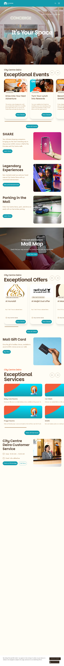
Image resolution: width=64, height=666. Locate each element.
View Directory (32, 50)
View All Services (32, 433)
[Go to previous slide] (52, 72)
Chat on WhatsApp (10, 463)
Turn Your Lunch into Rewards (40, 97)
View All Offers (32, 331)
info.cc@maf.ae (15, 458)
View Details (20, 115)
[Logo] (8, 3)
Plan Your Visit (32, 254)
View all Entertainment (11, 184)
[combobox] (55, 3)
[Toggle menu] (59, 3)
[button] (54, 662)
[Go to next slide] (57, 72)
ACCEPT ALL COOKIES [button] (55, 658)
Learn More (7, 151)
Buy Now (7, 352)
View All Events (32, 126)
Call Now (23, 463)
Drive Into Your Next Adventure (16, 97)
